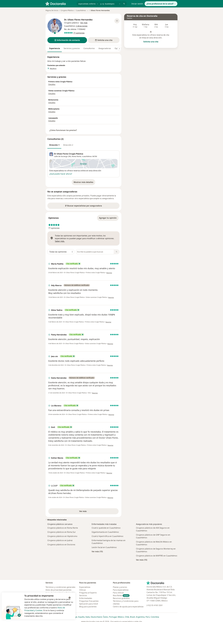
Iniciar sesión (137, 3)
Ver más (91, 512)
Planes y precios (120, 587)
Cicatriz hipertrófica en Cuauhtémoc (107, 536)
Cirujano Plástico (67, 10)
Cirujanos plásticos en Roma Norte (62, 528)
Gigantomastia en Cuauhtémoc (105, 532)
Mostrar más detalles (84, 183)
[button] (67, 40)
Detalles (51, 84)
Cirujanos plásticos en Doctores (61, 544)
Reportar (109, 273)
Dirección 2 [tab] (68, 145)
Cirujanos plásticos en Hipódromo (62, 536)
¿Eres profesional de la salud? (160, 3)
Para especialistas (121, 590)
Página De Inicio (52, 10)
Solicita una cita (150, 41)
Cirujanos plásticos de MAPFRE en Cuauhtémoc (156, 555)
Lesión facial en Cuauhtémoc (104, 547)
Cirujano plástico (71, 22)
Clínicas (82, 590)
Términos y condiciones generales (60, 587)
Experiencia (54, 48)
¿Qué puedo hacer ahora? (60, 174)
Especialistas (84, 587)
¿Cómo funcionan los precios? (63, 130)
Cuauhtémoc (87, 156)
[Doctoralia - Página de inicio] (60, 3)
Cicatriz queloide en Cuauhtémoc (106, 528)
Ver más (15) (97, 551)
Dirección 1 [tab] (54, 145)
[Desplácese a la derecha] (119, 49)
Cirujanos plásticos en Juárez (60, 540)
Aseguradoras (104, 48)
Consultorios (89, 48)
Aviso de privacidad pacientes (58, 590)
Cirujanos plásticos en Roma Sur (61, 532)
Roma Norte (76, 156)
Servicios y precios (72, 48)
